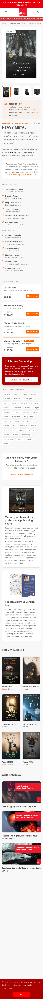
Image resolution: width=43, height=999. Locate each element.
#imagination (28, 417)
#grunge (15, 412)
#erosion (6, 408)
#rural (13, 430)
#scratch (31, 430)
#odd (14, 426)
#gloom (6, 412)
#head (5, 417)
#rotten (33, 426)
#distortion (34, 403)
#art (15, 394)
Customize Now (23, 55)
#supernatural (8, 439)
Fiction (31, 23)
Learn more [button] (7, 988)
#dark (5, 403)
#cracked (6, 399)
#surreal (20, 439)
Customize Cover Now (23, 380)
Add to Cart (34, 296)
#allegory (6, 394)
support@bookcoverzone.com (24, 175)
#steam (15, 435)
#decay (13, 403)
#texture (30, 439)
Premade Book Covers (17, 23)
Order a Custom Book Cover (21, 474)
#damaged (28, 399)
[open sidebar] (6, 12)
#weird (5, 444)
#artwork (24, 394)
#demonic (23, 403)
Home (4, 23)
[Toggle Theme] (38, 12)
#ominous (23, 426)
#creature (17, 399)
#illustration (16, 417)
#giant (37, 408)
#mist (17, 421)
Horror (39, 23)
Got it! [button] (21, 994)
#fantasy (28, 408)
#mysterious (27, 421)
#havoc (35, 412)
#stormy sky (26, 435)
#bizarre (34, 394)
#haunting (25, 412)
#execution (17, 408)
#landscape (7, 421)
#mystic (6, 426)
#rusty (21, 430)
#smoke (6, 435)
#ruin (5, 430)
